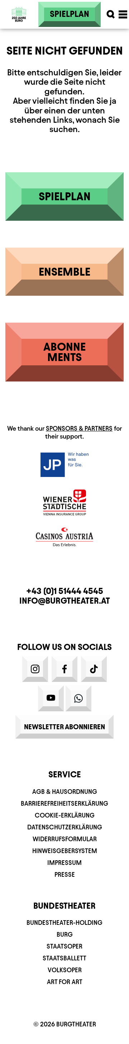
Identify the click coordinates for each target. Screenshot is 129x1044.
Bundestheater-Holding (64, 922)
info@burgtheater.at (64, 600)
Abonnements (64, 352)
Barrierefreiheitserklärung (64, 803)
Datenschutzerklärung (64, 827)
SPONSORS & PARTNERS (79, 428)
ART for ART (64, 981)
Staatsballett (64, 958)
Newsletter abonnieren (64, 727)
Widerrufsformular (65, 838)
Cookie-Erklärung (65, 815)
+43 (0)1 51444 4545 (64, 591)
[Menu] (123, 14)
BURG (65, 934)
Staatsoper (64, 946)
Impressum (64, 862)
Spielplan (69, 14)
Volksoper (65, 969)
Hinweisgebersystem (64, 850)
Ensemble (64, 272)
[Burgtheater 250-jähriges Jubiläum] (19, 14)
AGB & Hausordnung (64, 791)
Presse (64, 874)
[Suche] (110, 14)
